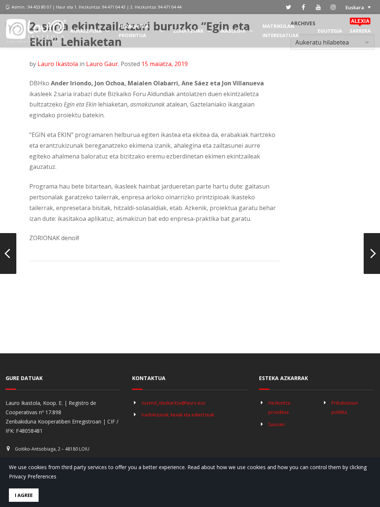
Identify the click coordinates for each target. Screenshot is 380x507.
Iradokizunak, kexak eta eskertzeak (177, 415)
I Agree (24, 495)
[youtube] (318, 7)
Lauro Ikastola (57, 64)
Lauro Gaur (102, 64)
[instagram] (333, 7)
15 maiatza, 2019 (164, 64)
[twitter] (289, 7)
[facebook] (304, 7)
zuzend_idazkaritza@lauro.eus (173, 403)
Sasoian (276, 424)
